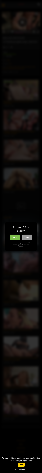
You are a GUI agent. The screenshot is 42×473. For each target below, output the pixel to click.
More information (21, 469)
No (27, 237)
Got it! (21, 465)
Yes (15, 237)
